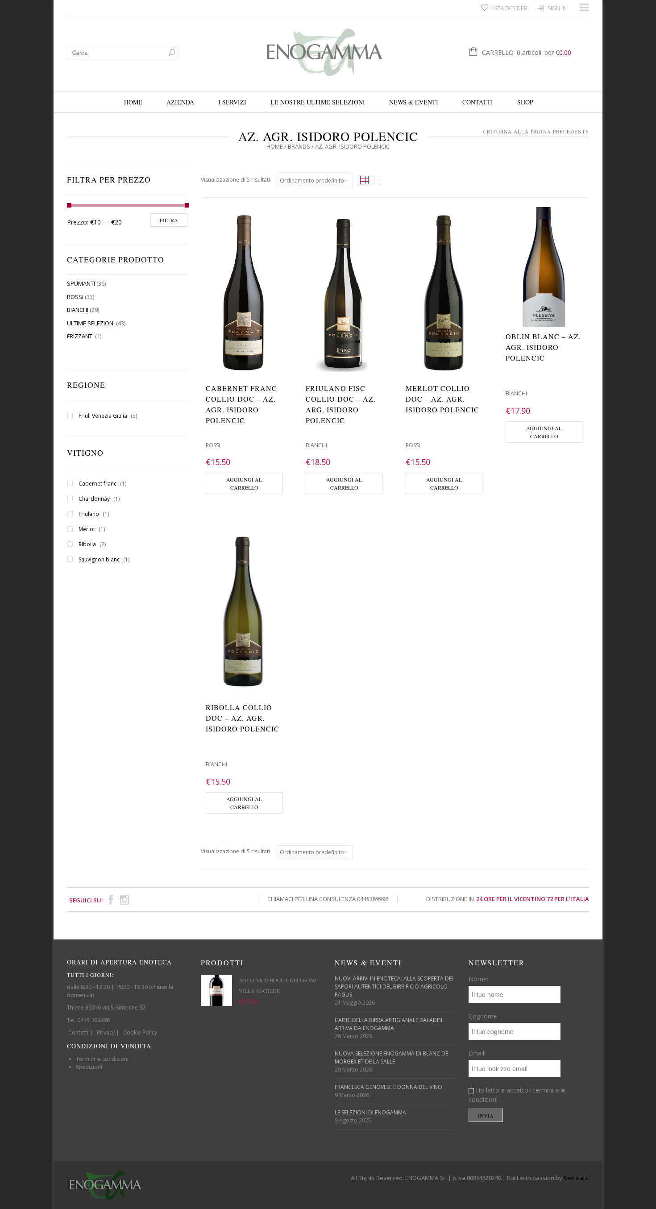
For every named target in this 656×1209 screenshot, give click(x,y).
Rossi (75, 297)
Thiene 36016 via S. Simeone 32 (106, 1007)
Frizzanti (80, 336)
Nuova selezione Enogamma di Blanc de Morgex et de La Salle (391, 1057)
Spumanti (81, 283)
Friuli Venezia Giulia (103, 416)
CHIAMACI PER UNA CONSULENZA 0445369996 (327, 899)
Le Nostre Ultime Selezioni (317, 102)
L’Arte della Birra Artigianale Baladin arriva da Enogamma (388, 1024)
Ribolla (87, 544)
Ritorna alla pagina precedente (538, 131)
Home (133, 102)
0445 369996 (93, 1020)
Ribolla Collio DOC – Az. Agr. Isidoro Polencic (242, 717)
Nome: (478, 979)
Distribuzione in (507, 899)
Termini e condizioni (102, 1059)
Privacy (106, 1032)
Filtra (169, 220)
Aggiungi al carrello (244, 483)
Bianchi (77, 310)
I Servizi (232, 102)
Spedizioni (89, 1067)
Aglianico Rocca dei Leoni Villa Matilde (277, 985)
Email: (477, 1053)
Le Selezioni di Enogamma (370, 1112)
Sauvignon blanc (99, 559)
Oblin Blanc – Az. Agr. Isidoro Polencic (543, 347)
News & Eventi (413, 102)
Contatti (477, 102)
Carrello (526, 52)
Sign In (557, 8)
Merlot (87, 529)
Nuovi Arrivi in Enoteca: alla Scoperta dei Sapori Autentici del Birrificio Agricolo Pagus (394, 986)
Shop (525, 102)
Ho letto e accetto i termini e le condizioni (517, 1095)
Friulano (89, 514)
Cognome (483, 1016)
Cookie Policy (140, 1032)
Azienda (180, 102)
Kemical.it (576, 1178)
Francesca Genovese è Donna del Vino (388, 1087)
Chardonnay (94, 499)
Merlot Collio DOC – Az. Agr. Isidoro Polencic (442, 398)
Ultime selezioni (91, 323)
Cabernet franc (97, 483)
